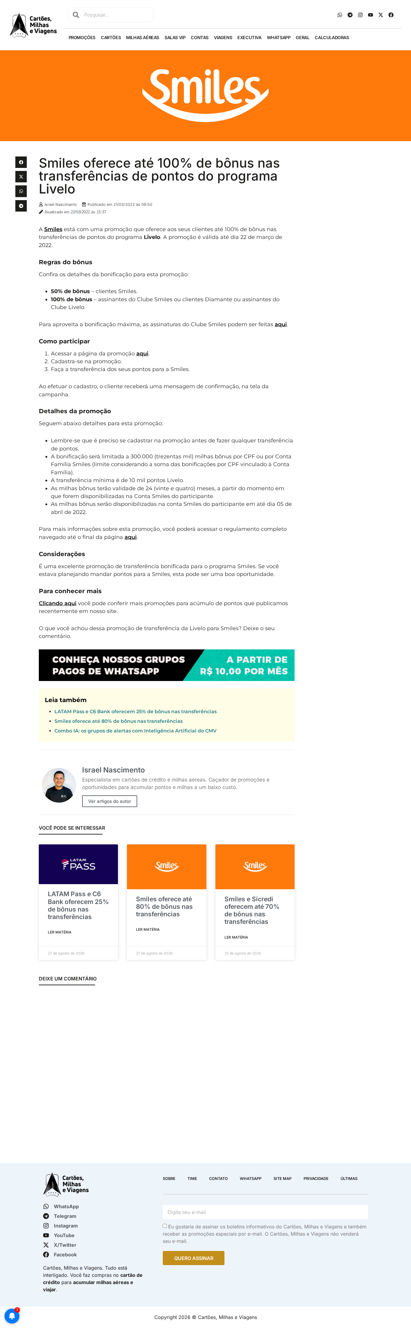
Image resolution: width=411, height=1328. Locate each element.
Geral (302, 37)
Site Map (282, 1178)
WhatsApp (279, 37)
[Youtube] (371, 15)
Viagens (223, 37)
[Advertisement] (347, 194)
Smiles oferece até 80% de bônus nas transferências (118, 721)
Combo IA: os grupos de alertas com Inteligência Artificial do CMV (135, 731)
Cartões (111, 37)
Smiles (53, 229)
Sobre (169, 1178)
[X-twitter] (381, 15)
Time (192, 1178)
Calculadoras (332, 37)
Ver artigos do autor (109, 801)
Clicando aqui (57, 603)
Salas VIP (175, 37)
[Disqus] (167, 1070)
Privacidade (316, 1178)
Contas (200, 37)
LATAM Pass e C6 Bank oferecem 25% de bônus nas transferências (135, 711)
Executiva (249, 37)
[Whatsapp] (340, 15)
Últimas (349, 1178)
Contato (218, 1178)
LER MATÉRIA (60, 932)
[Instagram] (360, 15)
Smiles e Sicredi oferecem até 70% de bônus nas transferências (252, 910)
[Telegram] (350, 15)
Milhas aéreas (142, 37)
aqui (281, 324)
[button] (21, 162)
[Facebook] (391, 15)
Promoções (82, 37)
